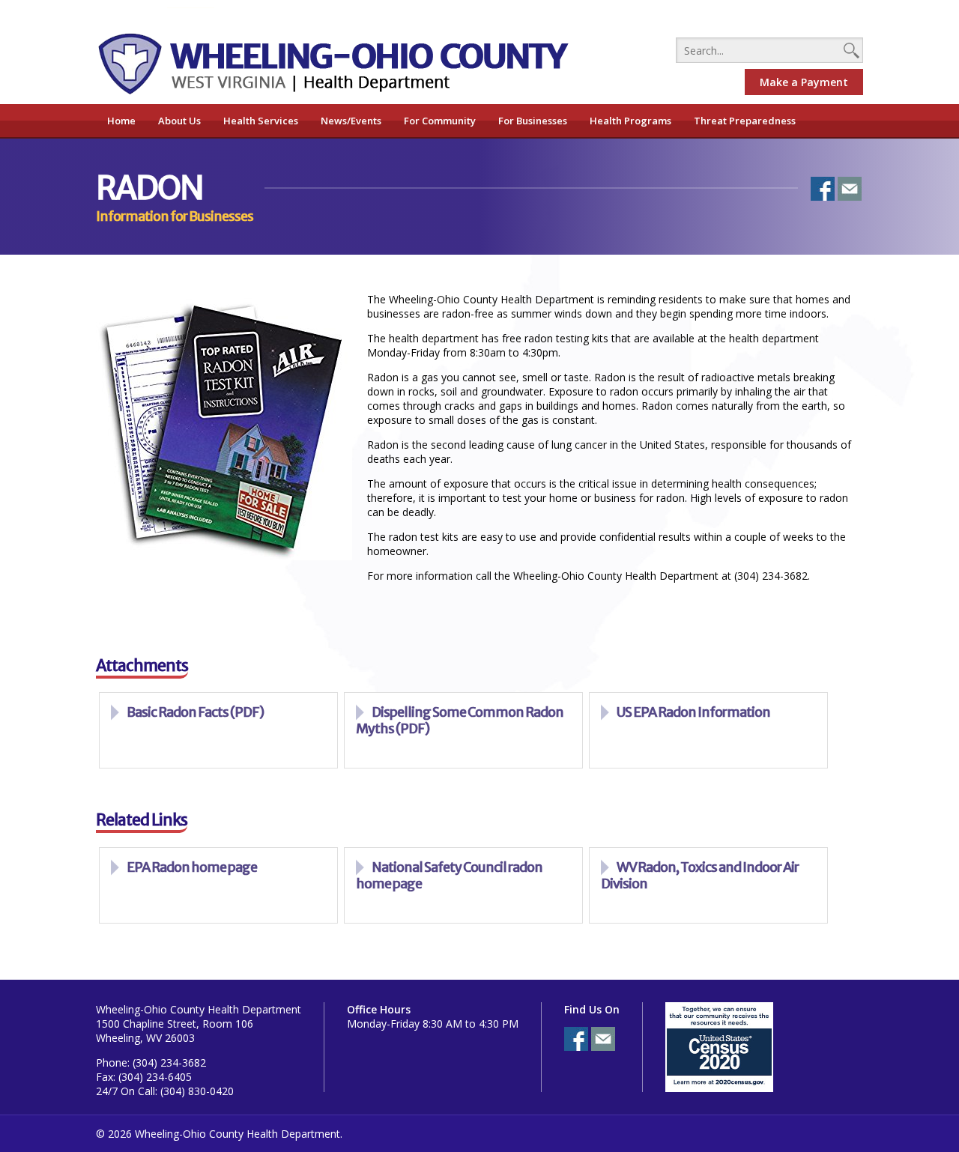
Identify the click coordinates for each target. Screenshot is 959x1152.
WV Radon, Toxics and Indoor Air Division (700, 875)
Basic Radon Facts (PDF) (195, 712)
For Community (440, 120)
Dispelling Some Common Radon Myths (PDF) (459, 720)
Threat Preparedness (745, 120)
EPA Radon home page (192, 867)
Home (121, 120)
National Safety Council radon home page (449, 875)
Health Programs (630, 120)
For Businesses (532, 120)
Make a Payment (804, 82)
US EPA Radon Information (693, 712)
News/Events (351, 120)
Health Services (260, 120)
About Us (179, 120)
